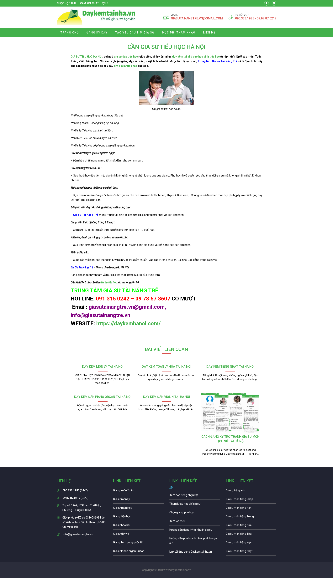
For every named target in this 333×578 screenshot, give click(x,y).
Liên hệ (209, 32)
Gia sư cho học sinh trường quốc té (138, 543)
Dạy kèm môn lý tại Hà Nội (102, 366)
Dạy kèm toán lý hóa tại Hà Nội (166, 366)
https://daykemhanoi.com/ (128, 323)
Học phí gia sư (194, 504)
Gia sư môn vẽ (138, 534)
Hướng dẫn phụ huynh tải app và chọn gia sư (194, 541)
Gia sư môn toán (138, 491)
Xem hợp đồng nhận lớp (194, 496)
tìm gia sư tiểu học (125, 65)
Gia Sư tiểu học (109, 282)
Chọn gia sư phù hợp (194, 513)
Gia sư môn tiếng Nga (194, 552)
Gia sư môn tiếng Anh (251, 491)
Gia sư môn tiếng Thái (251, 534)
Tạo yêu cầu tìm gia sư (135, 32)
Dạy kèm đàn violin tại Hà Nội (166, 397)
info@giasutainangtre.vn (78, 534)
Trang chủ (70, 32)
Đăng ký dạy (97, 32)
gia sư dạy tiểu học (126, 56)
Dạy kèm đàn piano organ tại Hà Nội (102, 397)
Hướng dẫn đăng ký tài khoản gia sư (194, 530)
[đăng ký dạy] (96, 17)
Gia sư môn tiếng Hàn (251, 508)
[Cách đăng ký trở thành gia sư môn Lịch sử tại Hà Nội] (230, 412)
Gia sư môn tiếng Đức (251, 526)
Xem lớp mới (194, 522)
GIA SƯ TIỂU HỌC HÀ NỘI (86, 56)
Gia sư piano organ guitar (138, 552)
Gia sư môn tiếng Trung (251, 517)
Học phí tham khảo (178, 32)
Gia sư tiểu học (138, 517)
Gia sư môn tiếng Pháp (251, 500)
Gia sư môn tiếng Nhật (251, 552)
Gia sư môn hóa (138, 508)
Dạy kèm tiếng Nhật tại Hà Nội (230, 366)
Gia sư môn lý (138, 500)
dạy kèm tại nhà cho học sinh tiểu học (196, 56)
